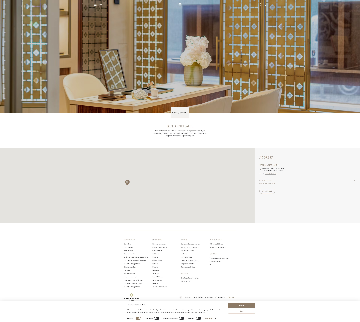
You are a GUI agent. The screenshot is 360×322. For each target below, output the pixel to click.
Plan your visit (185, 281)
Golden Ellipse (157, 260)
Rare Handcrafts (129, 273)
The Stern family (129, 254)
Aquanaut (155, 270)
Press (211, 265)
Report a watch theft (188, 267)
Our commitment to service (190, 244)
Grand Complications (159, 247)
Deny (241, 311)
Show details (209, 318)
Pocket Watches (157, 277)
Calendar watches (130, 267)
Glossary (188, 297)
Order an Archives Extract (189, 260)
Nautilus (155, 267)
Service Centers (186, 257)
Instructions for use (187, 250)
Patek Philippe (128, 250)
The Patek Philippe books (132, 287)
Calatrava (155, 254)
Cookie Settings (198, 297)
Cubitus (155, 264)
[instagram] (180, 297)
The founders (128, 247)
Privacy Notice (220, 297)
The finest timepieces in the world (135, 260)
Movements (156, 283)
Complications (157, 250)
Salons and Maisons (216, 244)
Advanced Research (130, 277)
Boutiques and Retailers (217, 247)
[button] (127, 183)
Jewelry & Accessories (159, 287)
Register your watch (187, 264)
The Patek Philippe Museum (190, 278)
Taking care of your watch (189, 247)
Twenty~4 (155, 273)
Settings (183, 254)
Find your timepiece (159, 244)
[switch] (156, 318)
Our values (127, 244)
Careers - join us (215, 261)
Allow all (241, 305)
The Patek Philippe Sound (132, 264)
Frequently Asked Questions (219, 258)
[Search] (265, 5)
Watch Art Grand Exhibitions (133, 280)
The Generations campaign (133, 283)
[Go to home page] (180, 5)
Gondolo (155, 257)
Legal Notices (209, 297)
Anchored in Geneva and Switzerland (136, 257)
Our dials (127, 270)
